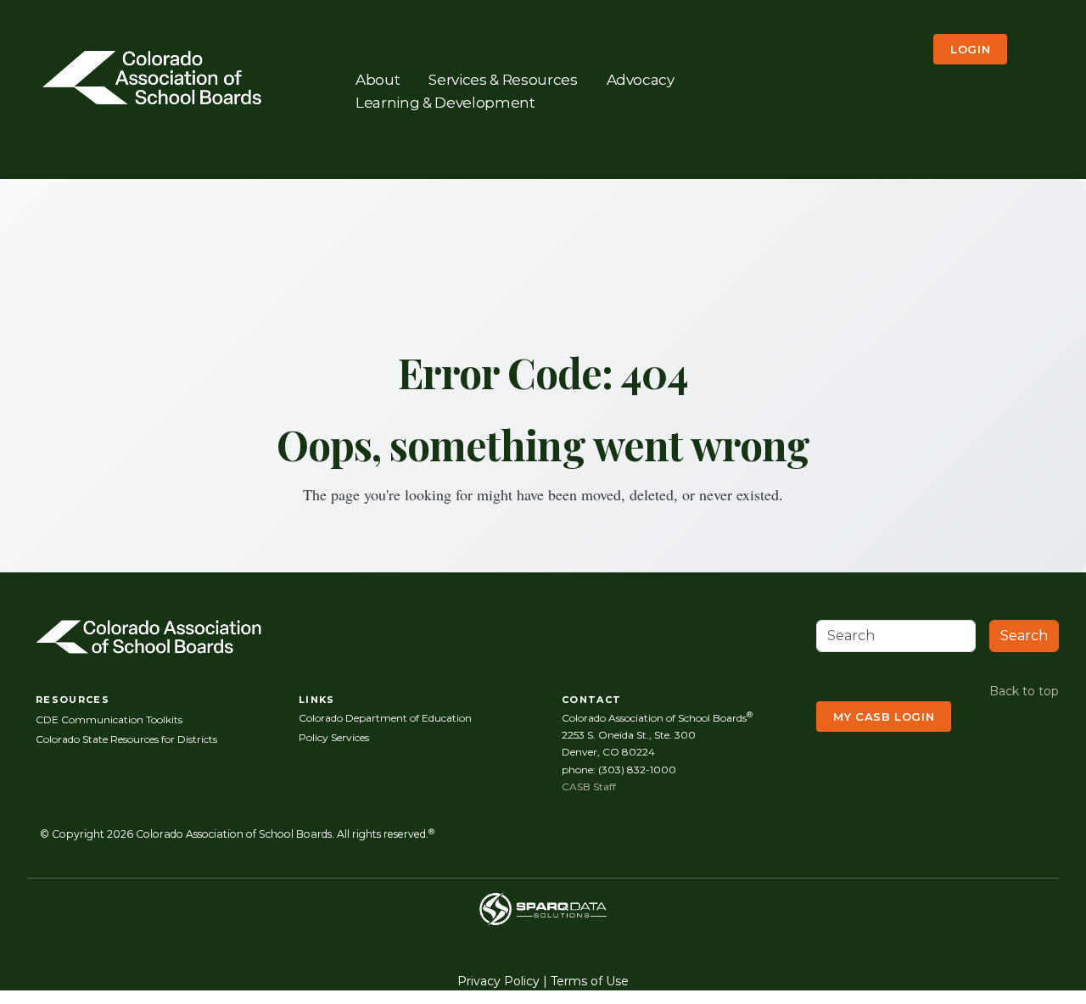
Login (970, 49)
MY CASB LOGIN (883, 716)
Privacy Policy (498, 981)
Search (1024, 636)
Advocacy (641, 78)
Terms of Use (590, 981)
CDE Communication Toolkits (109, 719)
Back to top (1024, 691)
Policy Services (334, 737)
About (377, 78)
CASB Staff (589, 786)
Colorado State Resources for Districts (126, 739)
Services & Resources (502, 78)
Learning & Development (445, 102)
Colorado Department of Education (385, 717)
